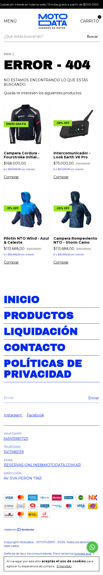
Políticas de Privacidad (43, 369)
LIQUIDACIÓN (41, 331)
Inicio (7, 54)
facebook (35, 415)
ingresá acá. (83, 553)
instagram (13, 415)
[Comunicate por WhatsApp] (92, 547)
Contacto (35, 347)
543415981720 (16, 438)
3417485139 (14, 452)
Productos (39, 315)
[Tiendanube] (19, 530)
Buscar (92, 36)
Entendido (64, 566)
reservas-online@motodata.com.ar (42, 465)
